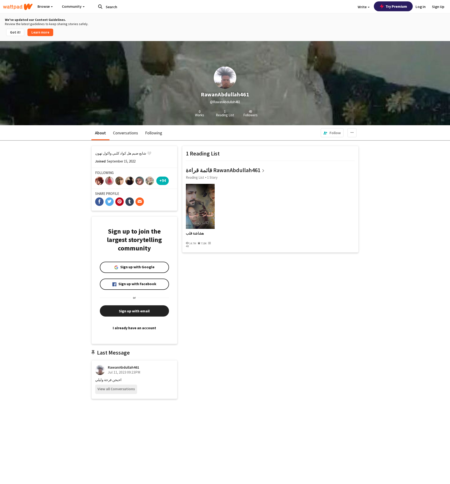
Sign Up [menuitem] (438, 6)
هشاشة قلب (195, 233)
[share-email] (139, 201)
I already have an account (134, 327)
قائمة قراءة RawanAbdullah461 (223, 170)
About (100, 133)
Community (72, 6)
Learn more (40, 32)
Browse (44, 6)
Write (362, 6)
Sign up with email (134, 311)
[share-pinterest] (119, 201)
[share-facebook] (99, 201)
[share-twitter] (109, 201)
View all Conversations (116, 388)
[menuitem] (332, 132)
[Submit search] (100, 6)
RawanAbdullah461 (123, 367)
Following (153, 133)
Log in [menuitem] (421, 6)
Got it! (15, 32)
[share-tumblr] (129, 201)
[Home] (18, 6)
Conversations (125, 133)
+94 (162, 180)
